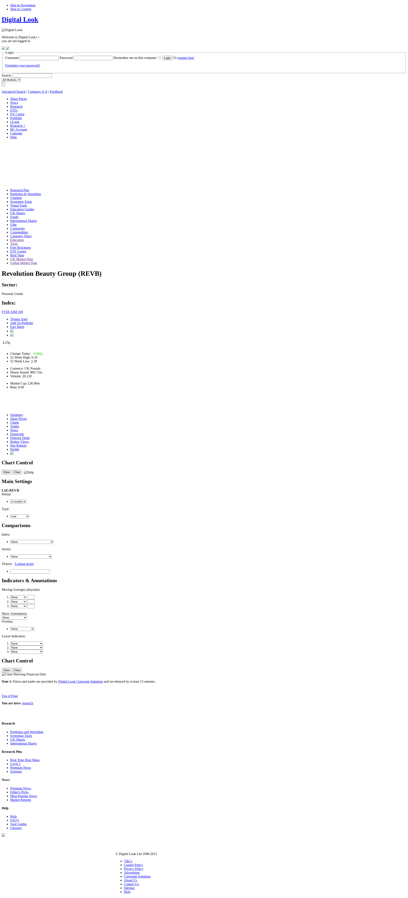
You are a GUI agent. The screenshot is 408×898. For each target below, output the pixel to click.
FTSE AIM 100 (12, 312)
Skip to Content (20, 9)
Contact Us (131, 884)
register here (186, 58)
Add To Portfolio (21, 323)
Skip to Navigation (22, 5)
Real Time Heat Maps (25, 760)
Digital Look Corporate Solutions (80, 681)
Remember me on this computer (135, 58)
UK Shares (17, 739)
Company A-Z (37, 91)
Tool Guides (18, 824)
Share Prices (18, 418)
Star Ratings (18, 445)
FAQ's (14, 820)
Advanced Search (14, 91)
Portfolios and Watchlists (26, 732)
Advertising (132, 872)
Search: (7, 75)
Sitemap (129, 888)
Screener (16, 771)
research (27, 703)
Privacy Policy (133, 869)
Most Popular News (23, 796)
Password (66, 58)
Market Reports (20, 800)
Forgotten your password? (22, 65)
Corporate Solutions (137, 876)
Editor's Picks (19, 792)
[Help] (28, 472)
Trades (14, 426)
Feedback (56, 91)
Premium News (20, 767)
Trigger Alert (18, 319)
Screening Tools (21, 736)
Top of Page (10, 696)
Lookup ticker (24, 564)
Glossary (16, 828)
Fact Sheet (17, 327)
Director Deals (20, 438)
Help (13, 816)
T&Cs (128, 861)
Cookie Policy (133, 865)
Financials (17, 434)
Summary (16, 415)
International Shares (23, 743)
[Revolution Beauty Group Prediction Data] (12, 453)
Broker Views (19, 441)
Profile (14, 449)
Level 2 (15, 764)
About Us (130, 880)
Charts (14, 422)
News (14, 430)
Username (12, 58)
